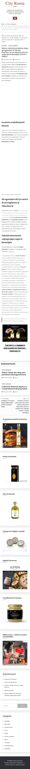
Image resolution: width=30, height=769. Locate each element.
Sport (6, 739)
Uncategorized (8, 745)
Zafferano (7, 748)
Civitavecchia (8, 727)
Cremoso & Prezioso (10, 679)
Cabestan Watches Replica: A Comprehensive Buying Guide (14, 388)
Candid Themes (20, 765)
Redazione (17, 59)
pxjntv (16, 377)
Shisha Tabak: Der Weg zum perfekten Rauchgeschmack (14, 373)
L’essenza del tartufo (10, 682)
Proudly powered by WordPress (14, 763)
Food (5, 730)
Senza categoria (13, 45)
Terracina (7, 742)
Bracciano (7, 724)
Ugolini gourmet (9, 690)
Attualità (4, 45)
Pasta (6, 733)
